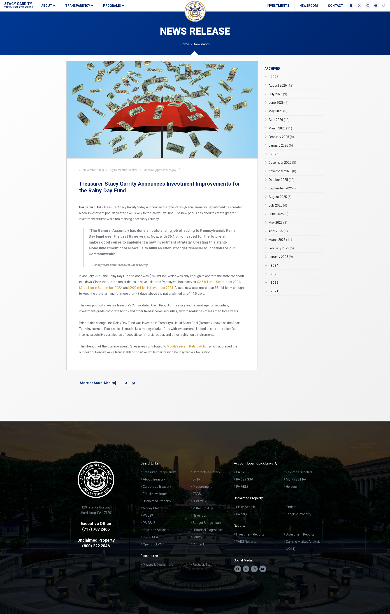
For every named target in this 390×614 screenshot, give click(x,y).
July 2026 (278, 94)
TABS (197, 494)
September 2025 (283, 188)
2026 (274, 77)
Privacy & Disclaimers (158, 564)
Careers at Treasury (157, 486)
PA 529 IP (243, 472)
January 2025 (281, 257)
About (47, 5)
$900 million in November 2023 (151, 288)
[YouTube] (376, 5)
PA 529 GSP (244, 479)
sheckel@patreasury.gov (160, 170)
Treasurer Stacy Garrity (159, 472)
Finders (291, 507)
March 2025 (280, 239)
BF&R (196, 479)
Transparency (78, 5)
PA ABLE (149, 522)
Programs (112, 5)
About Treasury (154, 479)
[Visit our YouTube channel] (262, 569)
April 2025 (278, 231)
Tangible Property (298, 514)
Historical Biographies (208, 530)
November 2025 (282, 171)
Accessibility (201, 564)
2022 (274, 283)
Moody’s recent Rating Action (187, 346)
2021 (274, 291)
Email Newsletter (155, 494)
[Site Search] (383, 5)
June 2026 (278, 102)
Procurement (202, 486)
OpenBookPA (152, 544)
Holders (291, 486)
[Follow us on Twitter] (246, 569)
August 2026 (281, 85)
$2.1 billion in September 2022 (100, 288)
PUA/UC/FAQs (203, 508)
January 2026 (281, 145)
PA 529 (148, 515)
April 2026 (279, 120)
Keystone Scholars (156, 530)
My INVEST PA (296, 479)
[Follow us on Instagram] (254, 569)
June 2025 (278, 214)
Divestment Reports (300, 534)
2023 (274, 274)
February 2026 (281, 137)
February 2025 (281, 248)
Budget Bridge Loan (207, 522)
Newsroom (308, 5)
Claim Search (245, 507)
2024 (274, 265)
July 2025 (278, 205)
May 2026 (278, 111)
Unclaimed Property (157, 501)
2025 (274, 154)
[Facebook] (351, 5)
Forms (197, 537)
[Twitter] (359, 5)
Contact (335, 5)
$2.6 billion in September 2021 (218, 282)
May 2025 (278, 222)
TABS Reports (246, 541)
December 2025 (282, 162)
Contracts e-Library (206, 472)
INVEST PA (150, 537)
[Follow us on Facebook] (237, 569)
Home (185, 44)
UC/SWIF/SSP (203, 501)
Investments (278, 5)
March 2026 (280, 128)
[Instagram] (367, 5)
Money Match (152, 508)
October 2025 (282, 180)
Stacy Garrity (18, 5)
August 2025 (280, 197)
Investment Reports (250, 534)
